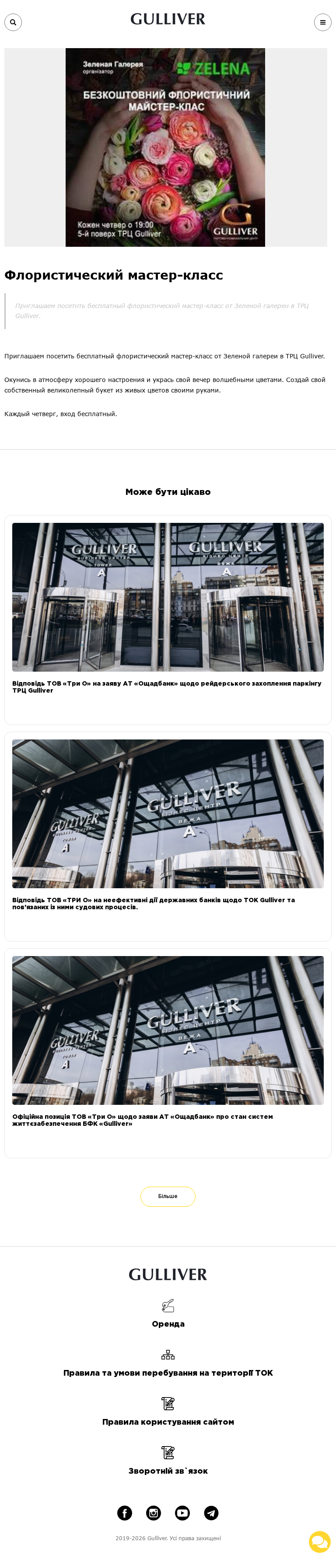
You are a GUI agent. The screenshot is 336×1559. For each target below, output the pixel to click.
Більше (168, 1196)
